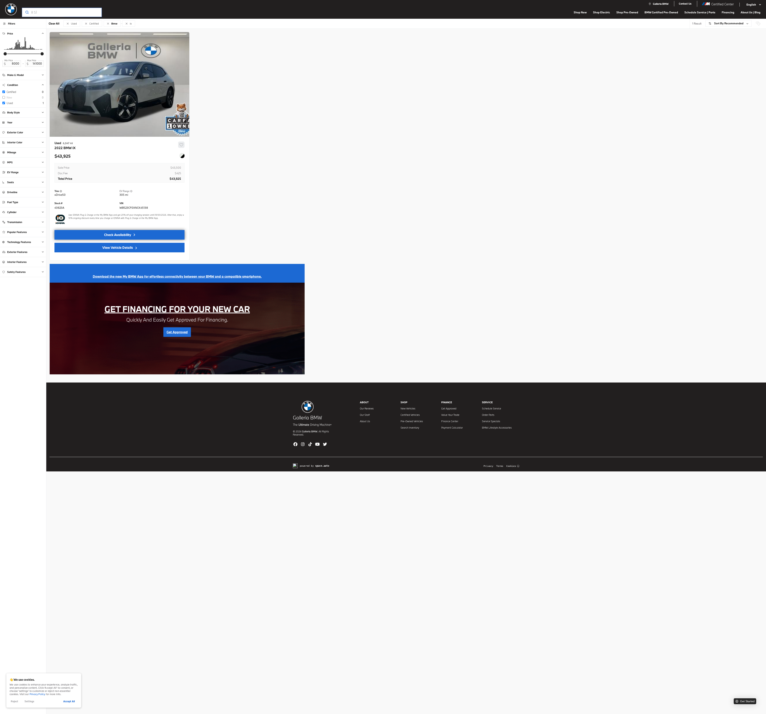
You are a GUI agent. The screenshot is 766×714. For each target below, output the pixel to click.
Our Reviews (367, 408)
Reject (14, 701)
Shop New (580, 12)
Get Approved (448, 408)
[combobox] (58, 12)
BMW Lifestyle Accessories (497, 427)
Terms (499, 466)
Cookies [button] (511, 466)
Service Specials (491, 421)
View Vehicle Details (117, 247)
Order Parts (488, 414)
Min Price (8, 60)
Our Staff (365, 414)
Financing (728, 12)
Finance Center (449, 421)
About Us (365, 421)
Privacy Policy (37, 694)
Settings (29, 701)
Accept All (69, 701)
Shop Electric (601, 12)
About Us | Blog (750, 12)
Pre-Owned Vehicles (412, 421)
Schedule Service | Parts (699, 12)
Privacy (488, 466)
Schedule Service (491, 408)
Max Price (31, 60)
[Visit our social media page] (295, 444)
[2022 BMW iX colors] (182, 155)
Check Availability (117, 235)
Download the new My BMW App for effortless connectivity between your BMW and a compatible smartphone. (177, 276)
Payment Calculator (452, 427)
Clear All (54, 23)
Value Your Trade (450, 414)
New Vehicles (408, 408)
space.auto (322, 465)
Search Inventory (410, 427)
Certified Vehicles (410, 414)
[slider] (5, 54)
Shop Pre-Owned (627, 12)
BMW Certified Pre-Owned (661, 12)
